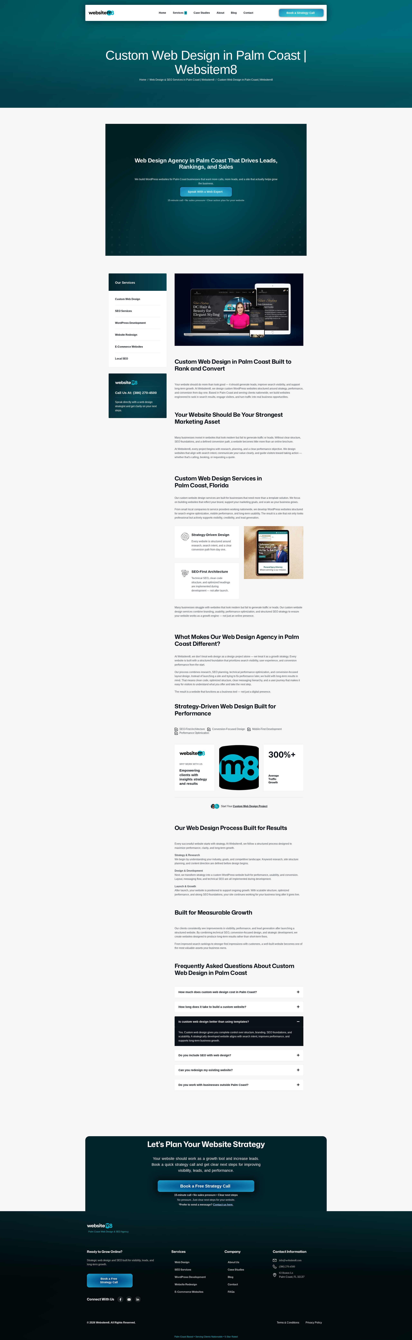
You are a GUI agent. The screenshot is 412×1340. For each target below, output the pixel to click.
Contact (233, 1284)
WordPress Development (190, 1277)
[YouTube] (129, 1299)
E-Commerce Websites (189, 1292)
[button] (239, 992)
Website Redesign (186, 1284)
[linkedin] (138, 1299)
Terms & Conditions (288, 1322)
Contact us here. (223, 1204)
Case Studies (236, 1269)
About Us (233, 1262)
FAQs (231, 1292)
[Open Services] (185, 12)
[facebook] (120, 1299)
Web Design (182, 1262)
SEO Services (183, 1269)
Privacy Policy (314, 1322)
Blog (230, 1277)
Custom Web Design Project (250, 806)
